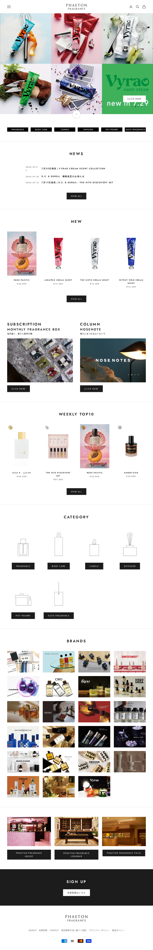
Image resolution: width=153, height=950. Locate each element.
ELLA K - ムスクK (22, 472)
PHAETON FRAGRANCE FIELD (124, 852)
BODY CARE (58, 566)
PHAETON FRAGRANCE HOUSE (29, 854)
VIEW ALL (76, 196)
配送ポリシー (118, 930)
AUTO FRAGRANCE (58, 615)
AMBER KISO (131, 472)
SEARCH (32, 930)
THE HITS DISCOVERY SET (58, 474)
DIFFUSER (130, 566)
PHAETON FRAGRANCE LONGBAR (76, 855)
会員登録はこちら (76, 892)
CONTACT (54, 930)
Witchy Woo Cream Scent (131, 281)
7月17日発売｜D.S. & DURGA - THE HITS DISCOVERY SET (77, 182)
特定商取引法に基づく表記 (73, 930)
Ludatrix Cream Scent (58, 280)
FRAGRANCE (23, 566)
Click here (19, 388)
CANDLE (94, 566)
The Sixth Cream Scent (94, 280)
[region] (76, 63)
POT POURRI (23, 615)
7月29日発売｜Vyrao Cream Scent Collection (73, 168)
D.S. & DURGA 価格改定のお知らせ (63, 176)
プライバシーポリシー (99, 930)
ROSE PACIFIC (22, 280)
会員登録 (43, 930)
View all (76, 298)
